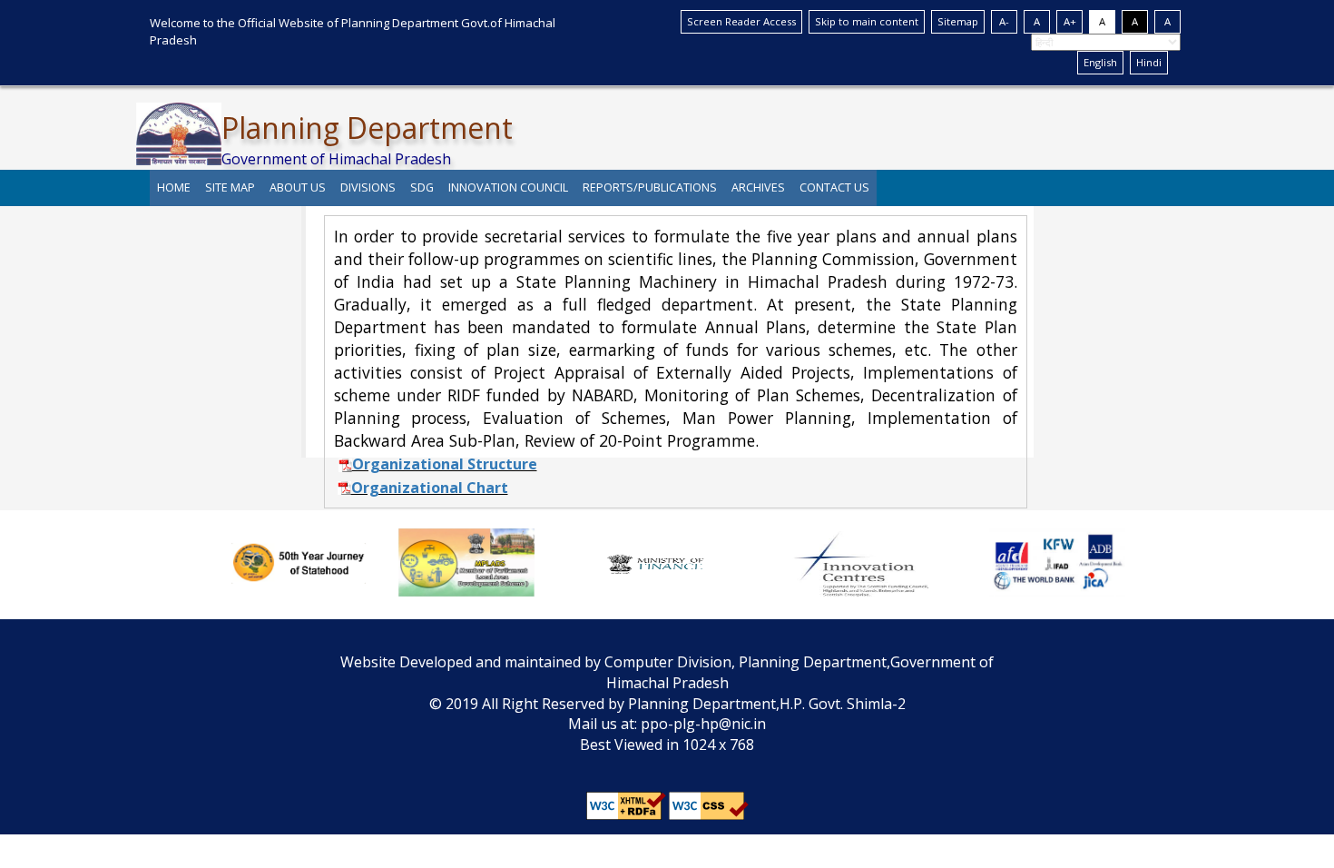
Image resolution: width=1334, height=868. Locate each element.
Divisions (368, 187)
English (1100, 62)
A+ (1070, 21)
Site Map (230, 187)
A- (1004, 21)
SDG (422, 187)
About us (298, 187)
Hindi (1149, 62)
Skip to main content (866, 21)
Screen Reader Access (741, 21)
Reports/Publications (650, 187)
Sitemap (957, 21)
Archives (758, 187)
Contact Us (834, 187)
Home (174, 187)
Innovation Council (508, 187)
